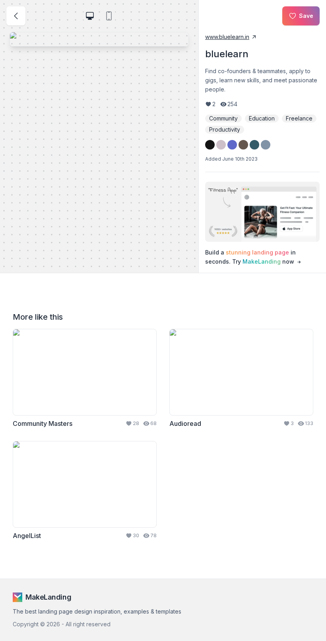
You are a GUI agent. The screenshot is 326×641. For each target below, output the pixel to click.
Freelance (299, 118)
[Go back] (15, 15)
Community (223, 118)
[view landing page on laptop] (89, 16)
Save (306, 15)
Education (262, 118)
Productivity (224, 129)
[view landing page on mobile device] (109, 16)
